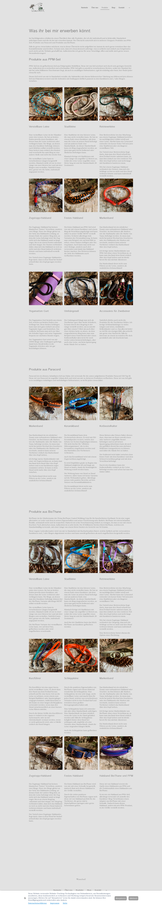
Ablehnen (133, 898)
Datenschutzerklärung (37, 903)
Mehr (65, 903)
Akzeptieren (121, 898)
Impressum (54, 903)
